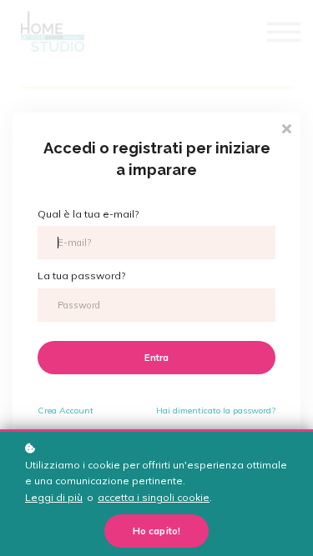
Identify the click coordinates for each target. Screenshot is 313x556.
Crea (65, 410)
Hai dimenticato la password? (215, 410)
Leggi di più (54, 497)
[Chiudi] (286, 127)
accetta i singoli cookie (154, 497)
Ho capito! (157, 531)
